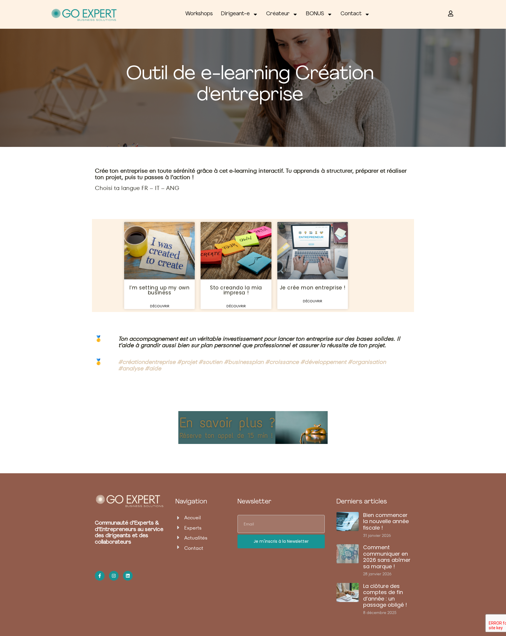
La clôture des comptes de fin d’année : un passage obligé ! (385, 595)
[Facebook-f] (100, 576)
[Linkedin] (128, 576)
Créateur (278, 14)
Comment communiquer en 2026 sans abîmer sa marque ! (387, 557)
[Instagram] (114, 576)
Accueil (192, 517)
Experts (192, 528)
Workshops (199, 14)
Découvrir (159, 305)
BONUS (315, 14)
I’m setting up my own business (159, 290)
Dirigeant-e (235, 14)
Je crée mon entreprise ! (313, 287)
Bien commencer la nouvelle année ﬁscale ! (386, 521)
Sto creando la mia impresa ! (236, 290)
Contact (351, 14)
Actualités (195, 538)
